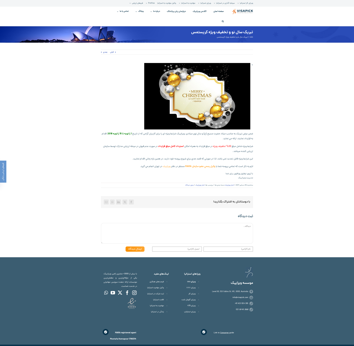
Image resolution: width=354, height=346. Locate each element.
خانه (251, 37)
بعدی (105, 52)
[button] (222, 21)
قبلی (112, 52)
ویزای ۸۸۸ (191, 287)
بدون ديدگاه (189, 185)
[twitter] (120, 292)
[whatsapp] (106, 292)
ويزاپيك (167, 166)
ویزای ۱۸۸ (191, 281)
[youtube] (113, 292)
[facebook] (127, 292)
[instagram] (134, 292)
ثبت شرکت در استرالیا (155, 293)
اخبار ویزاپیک (229, 185)
